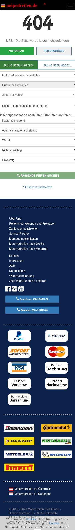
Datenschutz (17, 271)
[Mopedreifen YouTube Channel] (21, 289)
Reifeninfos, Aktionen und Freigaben (32, 223)
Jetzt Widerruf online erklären (27, 281)
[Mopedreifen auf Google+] (14, 289)
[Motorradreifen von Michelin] (56, 454)
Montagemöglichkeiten (23, 238)
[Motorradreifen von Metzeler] (19, 454)
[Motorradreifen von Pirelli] (19, 467)
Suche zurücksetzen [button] (39, 187)
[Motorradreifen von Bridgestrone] (19, 428)
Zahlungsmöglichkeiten (23, 228)
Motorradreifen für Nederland (32, 494)
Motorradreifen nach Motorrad (28, 249)
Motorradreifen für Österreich (32, 489)
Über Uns (15, 218)
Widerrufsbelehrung (21, 276)
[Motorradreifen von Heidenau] (56, 441)
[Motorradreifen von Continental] (56, 428)
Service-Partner (19, 233)
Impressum (16, 261)
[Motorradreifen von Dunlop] (19, 441)
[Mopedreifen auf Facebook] (8, 289)
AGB (12, 266)
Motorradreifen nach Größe (26, 244)
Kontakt (14, 256)
